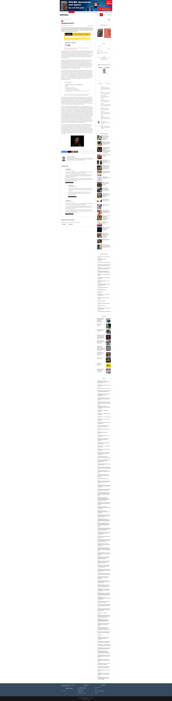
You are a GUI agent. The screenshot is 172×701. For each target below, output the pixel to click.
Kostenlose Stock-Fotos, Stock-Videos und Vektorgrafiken (101, 370)
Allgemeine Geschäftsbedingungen (100, 690)
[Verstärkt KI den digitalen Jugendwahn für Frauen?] (99, 173)
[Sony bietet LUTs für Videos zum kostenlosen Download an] (108, 354)
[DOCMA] (64, 15)
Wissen (104, 14)
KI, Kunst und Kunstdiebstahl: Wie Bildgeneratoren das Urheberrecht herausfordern (106, 235)
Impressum (96, 692)
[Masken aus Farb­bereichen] (108, 326)
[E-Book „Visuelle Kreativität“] (108, 365)
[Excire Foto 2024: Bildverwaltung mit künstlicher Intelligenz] (99, 190)
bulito (101, 125)
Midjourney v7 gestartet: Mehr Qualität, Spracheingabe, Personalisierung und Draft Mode (106, 218)
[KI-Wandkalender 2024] (99, 241)
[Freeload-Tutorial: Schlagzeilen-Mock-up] (108, 331)
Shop (98, 14)
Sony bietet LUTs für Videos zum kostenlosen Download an (101, 353)
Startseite (63, 19)
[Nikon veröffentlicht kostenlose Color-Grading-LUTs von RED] (108, 342)
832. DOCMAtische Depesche (82, 688)
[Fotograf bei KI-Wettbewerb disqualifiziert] (99, 178)
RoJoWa (102, 86)
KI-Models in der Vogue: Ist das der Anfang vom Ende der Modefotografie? (107, 246)
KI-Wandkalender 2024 (106, 239)
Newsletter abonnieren (98, 687)
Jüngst (69, 73)
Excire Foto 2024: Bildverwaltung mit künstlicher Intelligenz (106, 189)
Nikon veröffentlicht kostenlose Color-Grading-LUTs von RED (101, 341)
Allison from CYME (103, 95)
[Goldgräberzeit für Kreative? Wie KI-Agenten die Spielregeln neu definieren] (99, 195)
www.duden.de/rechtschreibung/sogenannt (81, 95)
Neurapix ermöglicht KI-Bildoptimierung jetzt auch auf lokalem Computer (107, 143)
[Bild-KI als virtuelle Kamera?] (99, 224)
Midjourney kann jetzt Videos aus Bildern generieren (106, 183)
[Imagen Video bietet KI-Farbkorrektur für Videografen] (99, 229)
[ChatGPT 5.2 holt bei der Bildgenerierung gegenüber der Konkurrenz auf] (99, 162)
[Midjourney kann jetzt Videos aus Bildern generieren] (99, 184)
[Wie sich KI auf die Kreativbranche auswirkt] (99, 201)
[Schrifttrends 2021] (108, 360)
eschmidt (102, 103)
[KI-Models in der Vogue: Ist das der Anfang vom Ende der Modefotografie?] (99, 246)
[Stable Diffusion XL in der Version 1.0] (99, 156)
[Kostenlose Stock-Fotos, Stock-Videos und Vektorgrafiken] (108, 371)
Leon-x (102, 107)
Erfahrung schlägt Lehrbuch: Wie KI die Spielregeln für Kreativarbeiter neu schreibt (106, 137)
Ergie (101, 91)
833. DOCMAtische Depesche (82, 687)
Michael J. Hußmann (64, 25)
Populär (108, 83)
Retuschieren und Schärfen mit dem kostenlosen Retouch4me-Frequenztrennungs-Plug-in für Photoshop (101, 348)
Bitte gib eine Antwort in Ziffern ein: (102, 52)
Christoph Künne (103, 121)
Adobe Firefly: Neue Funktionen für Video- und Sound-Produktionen (107, 211)
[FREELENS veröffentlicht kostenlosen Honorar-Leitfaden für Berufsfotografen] (108, 320)
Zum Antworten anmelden (69, 182)
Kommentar (100, 83)
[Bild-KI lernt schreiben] (99, 206)
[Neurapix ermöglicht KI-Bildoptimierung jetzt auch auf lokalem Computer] (99, 144)
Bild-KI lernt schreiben (106, 204)
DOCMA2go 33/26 (80, 691)
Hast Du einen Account (104, 59)
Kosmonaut (102, 116)
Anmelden (103, 57)
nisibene (102, 99)
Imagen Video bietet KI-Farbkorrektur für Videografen (106, 228)
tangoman (102, 111)
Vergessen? (108, 48)
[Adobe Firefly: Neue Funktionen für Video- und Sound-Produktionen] (99, 212)
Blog (101, 14)
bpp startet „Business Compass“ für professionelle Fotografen (85, 12)
